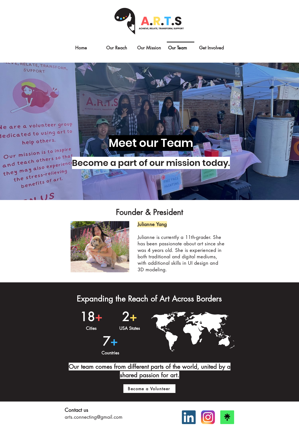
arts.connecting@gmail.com (94, 417)
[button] (118, 46)
